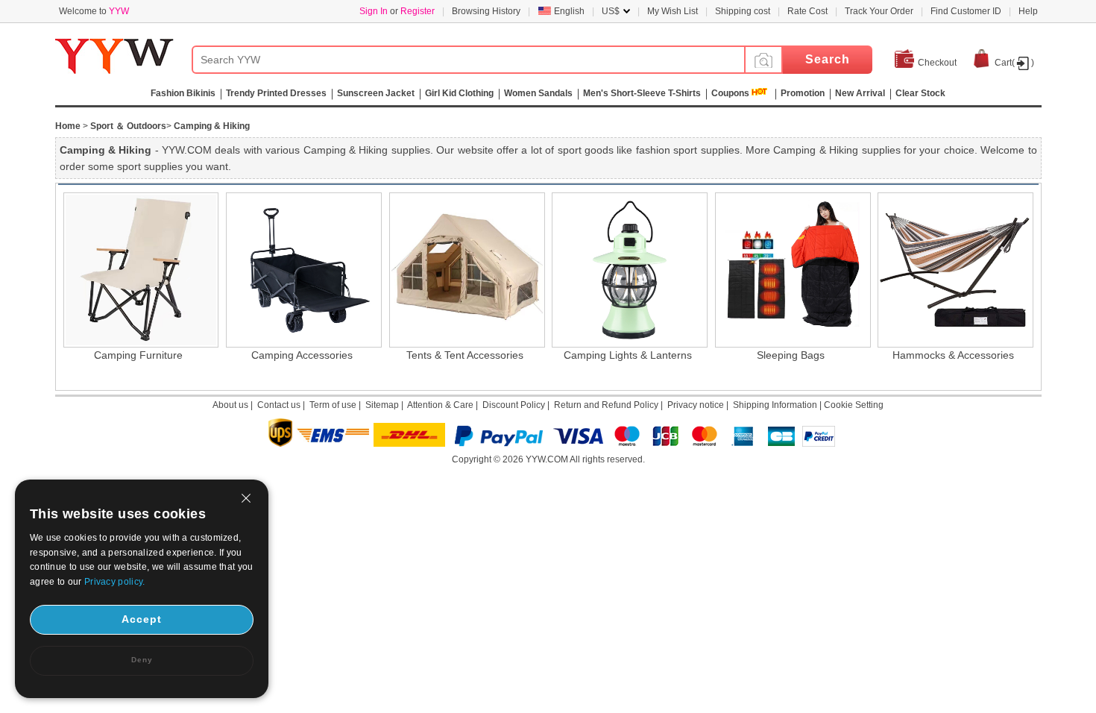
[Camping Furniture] (139, 270)
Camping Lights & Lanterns (628, 355)
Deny (142, 660)
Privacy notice (695, 405)
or (397, 11)
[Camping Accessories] (301, 270)
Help (1028, 11)
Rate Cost (807, 11)
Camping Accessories (302, 355)
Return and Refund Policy (606, 405)
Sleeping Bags (791, 355)
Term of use (332, 405)
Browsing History (486, 11)
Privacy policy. (114, 582)
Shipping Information (775, 405)
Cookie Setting (854, 405)
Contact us (278, 405)
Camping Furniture (138, 355)
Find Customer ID (965, 11)
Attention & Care (440, 405)
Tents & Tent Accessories (464, 355)
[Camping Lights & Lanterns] (627, 270)
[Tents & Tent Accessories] (465, 270)
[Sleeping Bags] (790, 270)
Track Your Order (879, 11)
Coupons (730, 93)
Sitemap (382, 405)
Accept (142, 619)
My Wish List (672, 11)
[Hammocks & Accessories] (953, 270)
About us (230, 405)
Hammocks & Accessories (953, 355)
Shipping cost (742, 11)
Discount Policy (513, 405)
